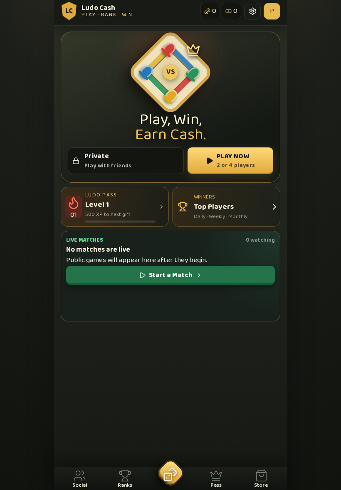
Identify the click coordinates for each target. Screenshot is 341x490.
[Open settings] (252, 11)
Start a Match (171, 275)
